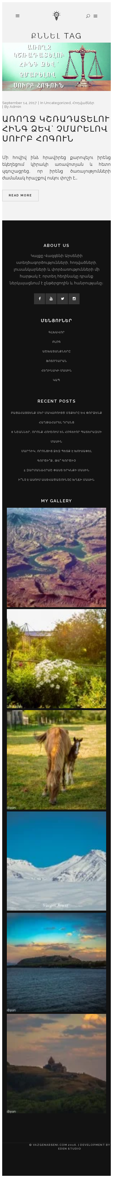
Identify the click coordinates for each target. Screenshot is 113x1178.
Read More (20, 195)
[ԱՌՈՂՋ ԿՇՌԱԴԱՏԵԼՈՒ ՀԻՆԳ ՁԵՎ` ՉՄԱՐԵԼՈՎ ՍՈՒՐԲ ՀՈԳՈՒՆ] (56, 67)
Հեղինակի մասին (56, 370)
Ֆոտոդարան (56, 360)
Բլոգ (56, 341)
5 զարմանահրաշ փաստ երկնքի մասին (56, 470)
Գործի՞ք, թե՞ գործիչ (56, 460)
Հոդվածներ (83, 103)
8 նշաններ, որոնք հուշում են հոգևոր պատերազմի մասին (56, 436)
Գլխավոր (57, 332)
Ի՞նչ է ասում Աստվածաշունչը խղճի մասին (56, 479)
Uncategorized (57, 103)
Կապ (56, 380)
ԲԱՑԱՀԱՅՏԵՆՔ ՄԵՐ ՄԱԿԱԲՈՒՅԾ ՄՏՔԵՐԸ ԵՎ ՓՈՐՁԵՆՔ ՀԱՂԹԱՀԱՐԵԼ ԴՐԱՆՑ (56, 417)
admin (15, 107)
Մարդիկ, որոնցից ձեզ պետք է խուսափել (56, 451)
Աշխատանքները (57, 351)
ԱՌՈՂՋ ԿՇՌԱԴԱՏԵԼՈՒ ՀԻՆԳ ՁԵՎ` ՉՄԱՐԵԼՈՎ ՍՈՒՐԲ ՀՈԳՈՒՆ (56, 128)
